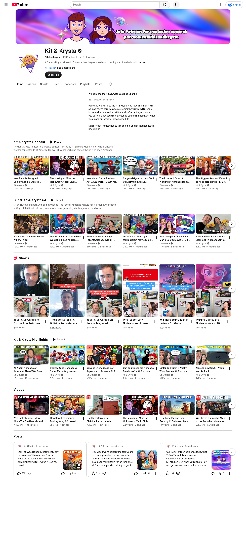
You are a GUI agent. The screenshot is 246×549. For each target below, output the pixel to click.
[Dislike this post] (29, 473)
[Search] (164, 4)
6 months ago (116, 446)
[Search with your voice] (176, 4)
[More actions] (47, 179)
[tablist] (123, 84)
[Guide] (6, 5)
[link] (50, 460)
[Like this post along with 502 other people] (19, 473)
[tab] (20, 84)
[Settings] (221, 5)
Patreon (51, 67)
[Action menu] (81, 473)
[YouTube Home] (19, 4)
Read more (94, 129)
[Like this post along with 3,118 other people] (93, 473)
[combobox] (116, 5)
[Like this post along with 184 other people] (167, 473)
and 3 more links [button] (66, 67)
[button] (94, 129)
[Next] (231, 165)
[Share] (63, 473)
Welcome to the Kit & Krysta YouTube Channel (113, 94)
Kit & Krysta (19, 185)
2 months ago (42, 446)
